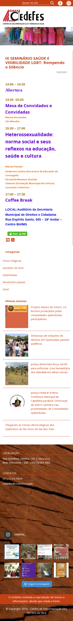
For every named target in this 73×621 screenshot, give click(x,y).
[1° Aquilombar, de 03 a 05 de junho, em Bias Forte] (61, 551)
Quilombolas (10, 275)
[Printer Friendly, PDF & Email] (17, 233)
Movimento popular (14, 282)
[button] (53, 3)
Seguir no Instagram (39, 584)
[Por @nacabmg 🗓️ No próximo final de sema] (11, 551)
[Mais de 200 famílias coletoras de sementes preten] (28, 551)
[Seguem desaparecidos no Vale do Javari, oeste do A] (44, 551)
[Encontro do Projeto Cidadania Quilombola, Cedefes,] (11, 570)
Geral (6, 289)
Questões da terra (13, 268)
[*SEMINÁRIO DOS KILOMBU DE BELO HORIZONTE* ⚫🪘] (61, 570)
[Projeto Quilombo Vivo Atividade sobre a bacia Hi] (44, 570)
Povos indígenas (12, 260)
